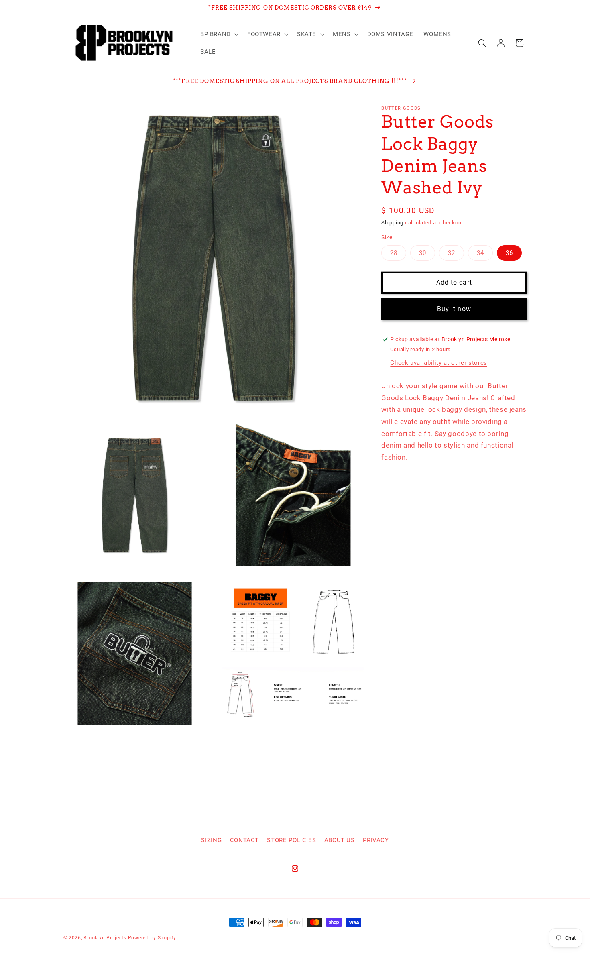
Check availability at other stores (438, 363)
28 (398, 255)
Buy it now (454, 309)
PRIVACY (376, 839)
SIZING (211, 839)
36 (509, 253)
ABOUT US (339, 839)
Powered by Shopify (152, 938)
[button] (218, 34)
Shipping (392, 223)
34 (485, 255)
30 (427, 255)
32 (456, 255)
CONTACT (244, 839)
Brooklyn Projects (104, 938)
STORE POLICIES (291, 839)
